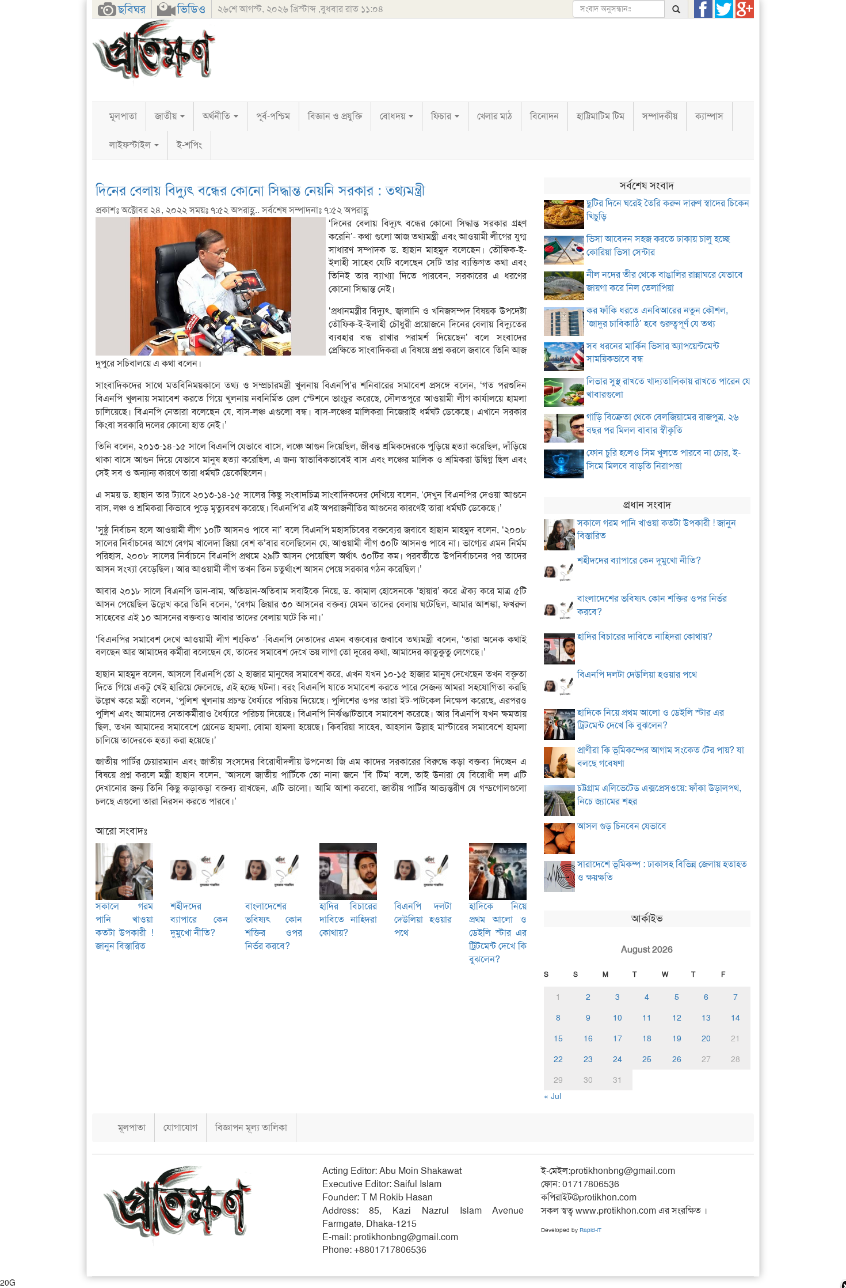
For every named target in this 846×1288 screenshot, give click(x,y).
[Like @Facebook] (703, 9)
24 (617, 1059)
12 (676, 1018)
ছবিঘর (132, 9)
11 (646, 1018)
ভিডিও (191, 9)
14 (735, 1018)
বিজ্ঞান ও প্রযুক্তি (335, 116)
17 (617, 1038)
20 (706, 1038)
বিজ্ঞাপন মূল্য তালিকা (251, 1127)
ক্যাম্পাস (709, 116)
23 (588, 1059)
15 (558, 1038)
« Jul (552, 1096)
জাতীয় (167, 116)
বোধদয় (393, 116)
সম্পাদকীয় (659, 116)
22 (558, 1059)
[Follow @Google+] (745, 9)
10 (617, 1018)
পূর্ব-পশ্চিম (273, 116)
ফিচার (442, 116)
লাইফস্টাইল (131, 145)
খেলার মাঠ (494, 116)
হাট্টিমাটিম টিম (600, 116)
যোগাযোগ (180, 1127)
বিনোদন (544, 116)
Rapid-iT (590, 1230)
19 (676, 1038)
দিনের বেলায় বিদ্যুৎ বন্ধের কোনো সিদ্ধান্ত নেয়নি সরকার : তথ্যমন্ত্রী (260, 190)
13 (706, 1018)
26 (676, 1059)
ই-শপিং (189, 145)
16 (588, 1038)
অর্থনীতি (218, 116)
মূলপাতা (123, 116)
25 (646, 1059)
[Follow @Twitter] (724, 9)
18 (646, 1038)
